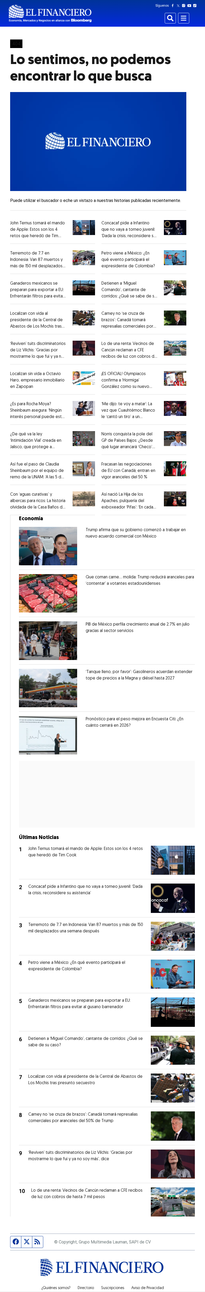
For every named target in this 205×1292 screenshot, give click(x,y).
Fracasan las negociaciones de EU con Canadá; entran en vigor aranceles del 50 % (128, 470)
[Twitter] (179, 5)
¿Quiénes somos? (55, 1288)
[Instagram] (184, 5)
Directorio (86, 1288)
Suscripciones (112, 1288)
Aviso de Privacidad (147, 1288)
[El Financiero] (50, 13)
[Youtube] (190, 5)
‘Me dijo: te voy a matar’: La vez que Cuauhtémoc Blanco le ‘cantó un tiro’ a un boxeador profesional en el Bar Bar (128, 417)
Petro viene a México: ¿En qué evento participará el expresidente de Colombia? (128, 259)
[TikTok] (196, 5)
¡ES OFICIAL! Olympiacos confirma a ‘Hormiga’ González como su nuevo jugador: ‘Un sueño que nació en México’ (128, 387)
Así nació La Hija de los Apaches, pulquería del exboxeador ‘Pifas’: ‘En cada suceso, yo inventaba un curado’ (127, 507)
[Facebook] (173, 5)
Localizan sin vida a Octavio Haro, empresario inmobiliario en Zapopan (37, 380)
